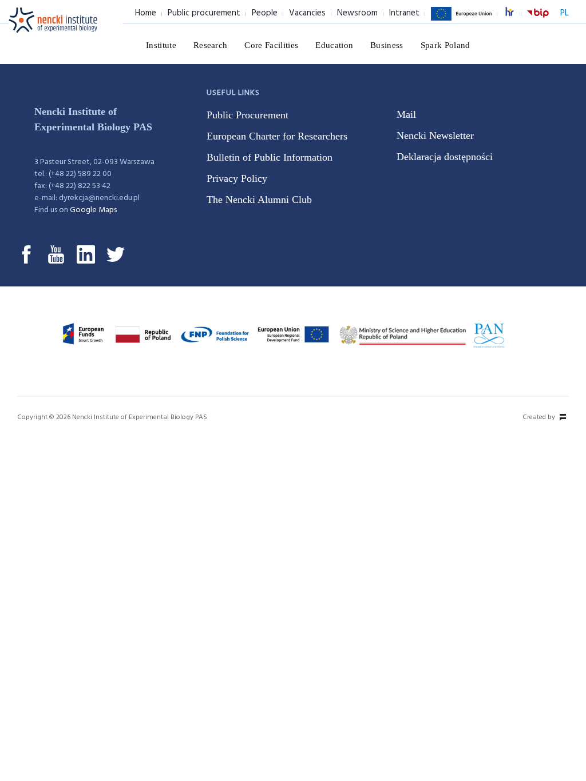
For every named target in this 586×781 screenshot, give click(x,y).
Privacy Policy (237, 178)
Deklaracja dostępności (445, 156)
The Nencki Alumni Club (259, 199)
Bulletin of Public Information (269, 157)
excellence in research (515, 13)
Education (334, 45)
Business (386, 45)
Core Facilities (271, 45)
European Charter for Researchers (277, 136)
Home (145, 13)
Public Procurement (247, 115)
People (265, 13)
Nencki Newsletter (435, 135)
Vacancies (307, 13)
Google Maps (93, 210)
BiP (538, 20)
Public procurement (204, 13)
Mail (406, 114)
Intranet (404, 13)
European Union (461, 20)
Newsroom (357, 13)
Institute (161, 45)
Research (210, 45)
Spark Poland (445, 45)
